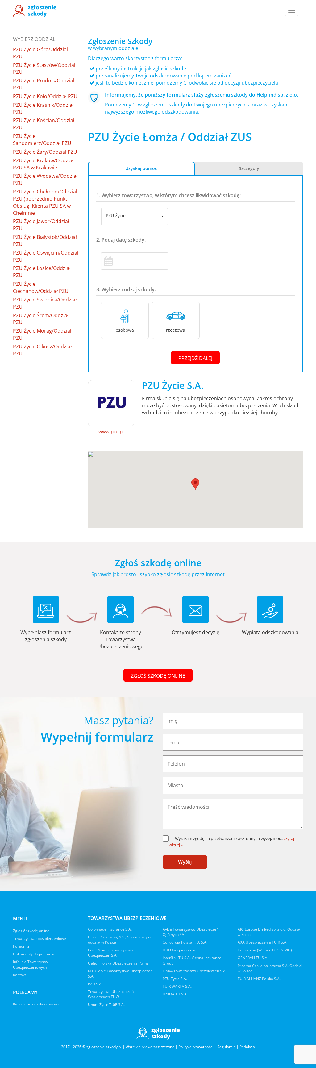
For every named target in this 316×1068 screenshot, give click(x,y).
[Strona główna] (34, 11)
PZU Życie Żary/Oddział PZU (45, 151)
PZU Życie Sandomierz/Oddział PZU (42, 140)
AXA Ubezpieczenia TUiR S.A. (262, 942)
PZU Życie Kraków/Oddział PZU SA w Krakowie (43, 164)
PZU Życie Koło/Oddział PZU (45, 96)
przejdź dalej (195, 358)
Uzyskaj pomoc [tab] (141, 168)
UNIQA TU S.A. (175, 994)
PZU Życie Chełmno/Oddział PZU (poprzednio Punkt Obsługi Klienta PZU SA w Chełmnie (45, 202)
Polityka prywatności (195, 1046)
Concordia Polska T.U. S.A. (185, 942)
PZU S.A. (95, 984)
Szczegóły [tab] (249, 168)
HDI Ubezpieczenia (179, 950)
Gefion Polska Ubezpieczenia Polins (118, 963)
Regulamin (226, 1046)
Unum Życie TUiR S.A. (106, 1004)
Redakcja (247, 1046)
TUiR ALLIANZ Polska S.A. (259, 978)
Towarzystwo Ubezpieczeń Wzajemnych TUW (111, 994)
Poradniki (21, 946)
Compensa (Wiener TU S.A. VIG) (265, 950)
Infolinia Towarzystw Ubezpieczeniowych (30, 964)
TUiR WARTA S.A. (177, 986)
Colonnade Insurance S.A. (110, 929)
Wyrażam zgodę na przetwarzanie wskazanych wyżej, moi (229, 838)
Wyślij (185, 861)
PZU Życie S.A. (175, 978)
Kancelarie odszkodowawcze (37, 1004)
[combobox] (134, 216)
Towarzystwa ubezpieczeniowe (39, 938)
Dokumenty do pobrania (33, 954)
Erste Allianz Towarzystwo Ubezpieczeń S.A (110, 952)
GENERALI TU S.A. (253, 957)
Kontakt (19, 975)
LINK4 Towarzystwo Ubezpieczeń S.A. (195, 971)
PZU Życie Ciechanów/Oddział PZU (41, 287)
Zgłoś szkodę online (158, 675)
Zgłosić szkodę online (31, 930)
